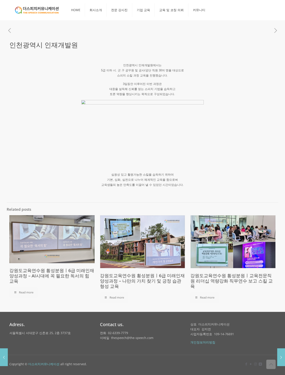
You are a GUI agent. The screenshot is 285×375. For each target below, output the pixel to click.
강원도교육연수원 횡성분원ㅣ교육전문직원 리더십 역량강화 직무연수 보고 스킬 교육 (231, 281)
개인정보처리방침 (202, 342)
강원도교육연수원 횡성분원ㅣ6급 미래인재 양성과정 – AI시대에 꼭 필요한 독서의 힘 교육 (51, 275)
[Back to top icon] (271, 364)
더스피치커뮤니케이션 (43, 364)
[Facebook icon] (246, 364)
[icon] (260, 364)
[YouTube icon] (250, 364)
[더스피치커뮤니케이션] (37, 10)
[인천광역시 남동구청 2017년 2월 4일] (4, 357)
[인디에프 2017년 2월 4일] (281, 357)
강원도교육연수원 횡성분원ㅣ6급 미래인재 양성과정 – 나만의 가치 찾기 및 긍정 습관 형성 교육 (142, 281)
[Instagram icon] (255, 364)
